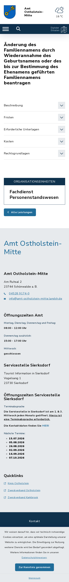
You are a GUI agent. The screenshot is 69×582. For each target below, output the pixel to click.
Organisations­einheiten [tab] (34, 181)
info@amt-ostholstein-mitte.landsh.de (35, 299)
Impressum (34, 578)
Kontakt (34, 521)
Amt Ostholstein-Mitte (33, 12)
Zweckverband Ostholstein (24, 490)
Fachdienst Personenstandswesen (34, 194)
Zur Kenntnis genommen (34, 567)
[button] (34, 105)
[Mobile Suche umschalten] (18, 29)
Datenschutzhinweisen (34, 557)
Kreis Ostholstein (18, 483)
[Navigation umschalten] (5, 29)
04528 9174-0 (19, 293)
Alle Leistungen (21, 212)
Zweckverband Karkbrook (23, 497)
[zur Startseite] (10, 12)
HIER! (45, 425)
